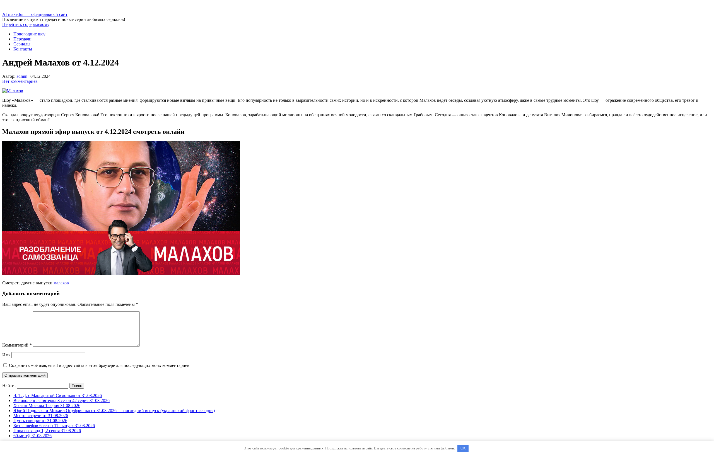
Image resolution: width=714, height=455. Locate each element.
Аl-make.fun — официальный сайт (34, 14)
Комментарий (17, 345)
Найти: (9, 385)
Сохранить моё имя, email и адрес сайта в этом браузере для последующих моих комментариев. (99, 365)
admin (21, 76)
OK (463, 448)
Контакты (22, 49)
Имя (6, 354)
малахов (61, 282)
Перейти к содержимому (25, 24)
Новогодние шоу (29, 34)
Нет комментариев (20, 81)
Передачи (22, 39)
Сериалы (21, 44)
